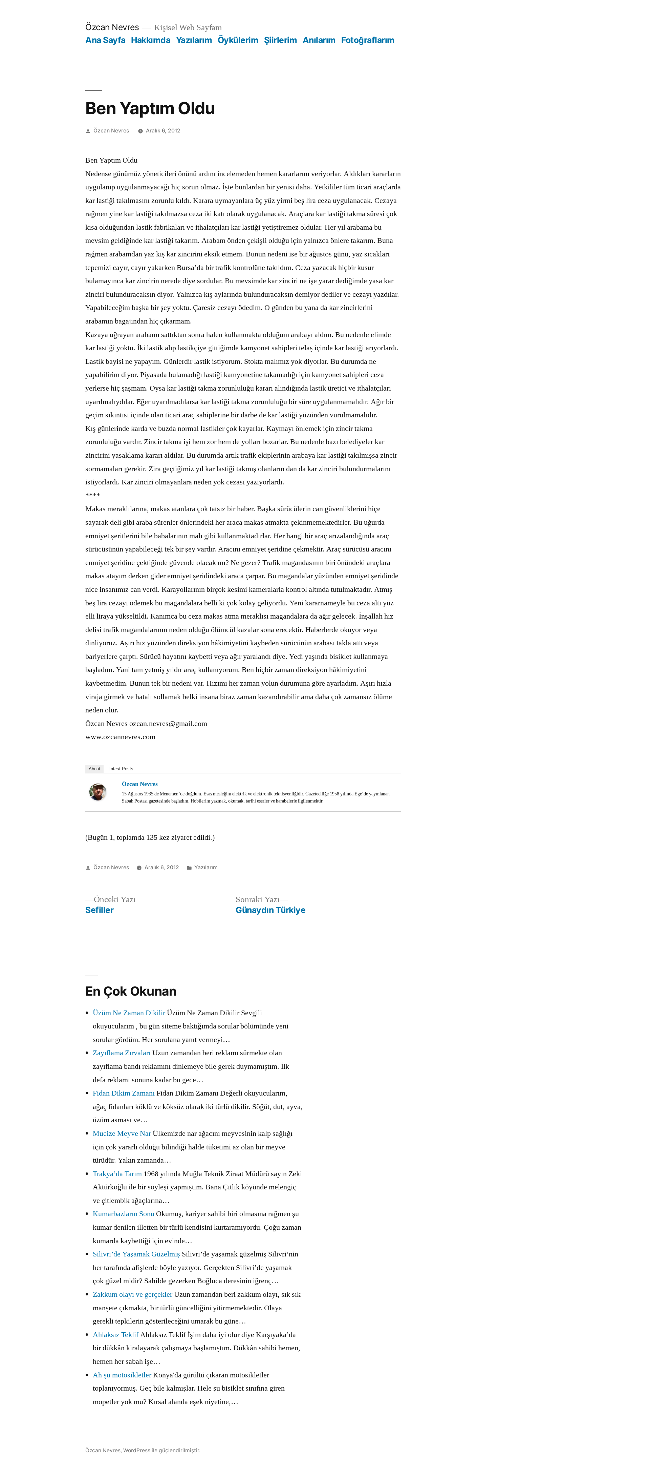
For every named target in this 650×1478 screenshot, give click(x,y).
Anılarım (319, 40)
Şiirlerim (280, 40)
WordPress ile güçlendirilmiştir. (161, 1450)
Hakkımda (150, 40)
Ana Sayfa (105, 40)
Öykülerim (238, 40)
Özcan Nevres (112, 27)
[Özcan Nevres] (102, 792)
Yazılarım (194, 40)
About (94, 768)
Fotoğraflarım (368, 40)
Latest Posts (120, 768)
